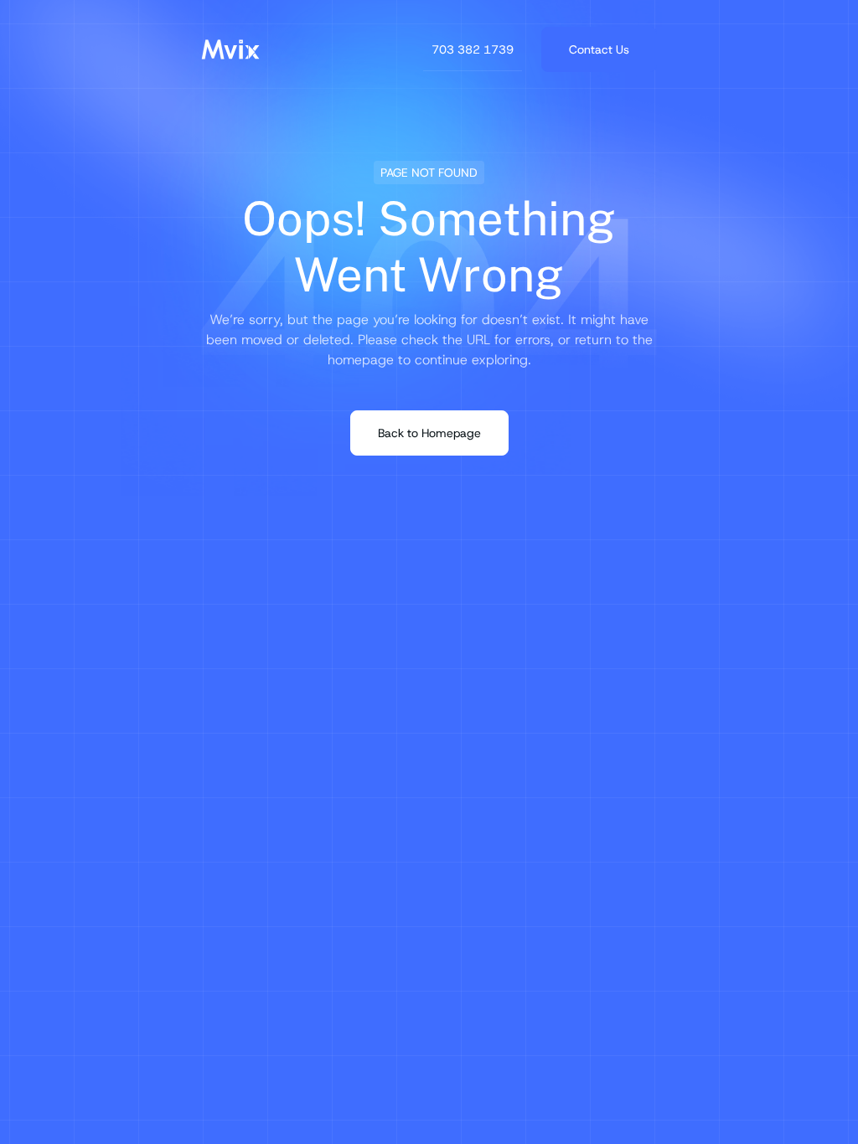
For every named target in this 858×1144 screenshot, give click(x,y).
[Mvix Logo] (230, 49)
